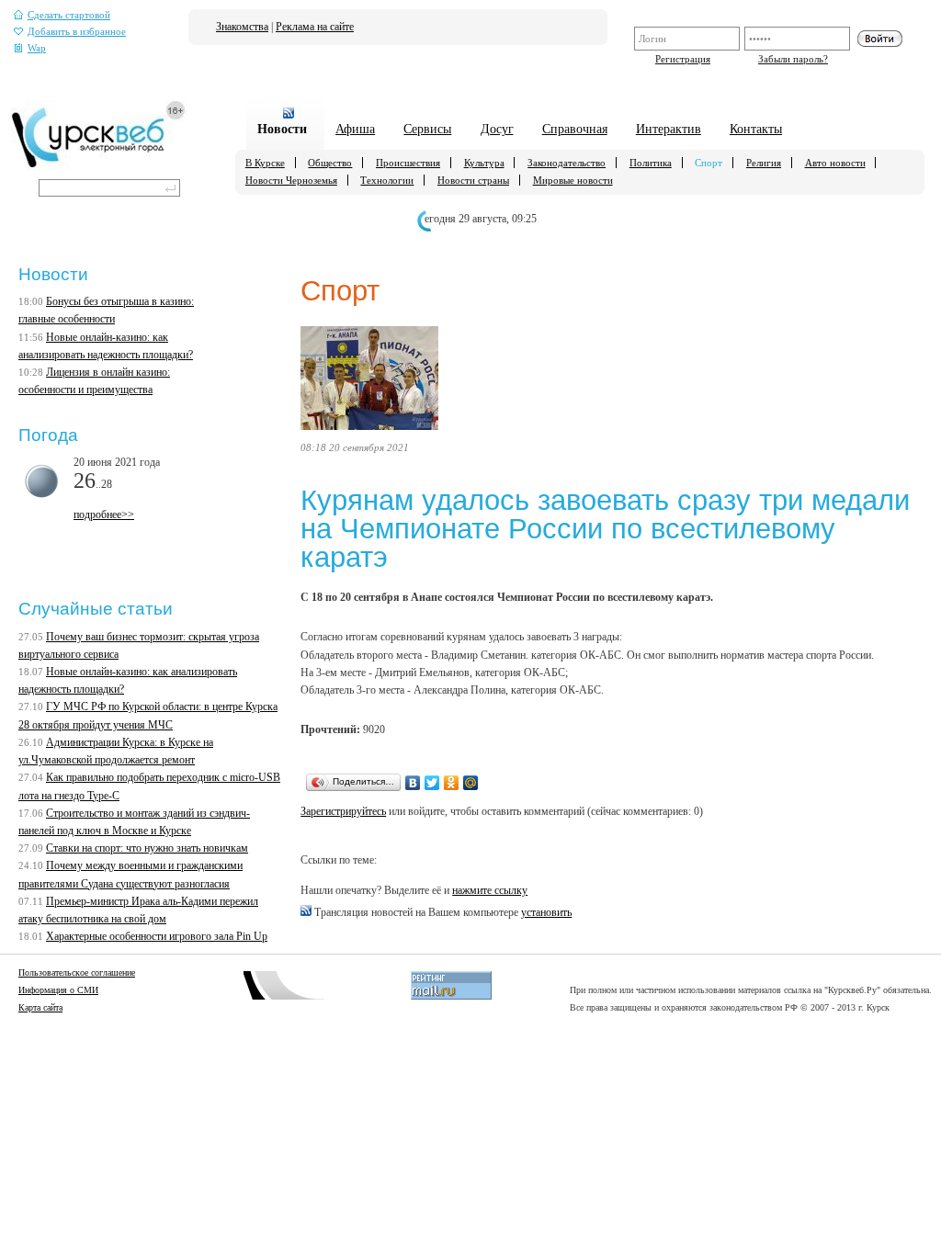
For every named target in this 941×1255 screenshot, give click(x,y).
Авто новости (835, 162)
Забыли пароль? (793, 58)
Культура (484, 162)
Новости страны (473, 180)
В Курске (265, 162)
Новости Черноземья (291, 180)
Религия (763, 162)
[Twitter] (432, 783)
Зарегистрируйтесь (343, 811)
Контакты (756, 128)
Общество (330, 162)
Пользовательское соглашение (76, 972)
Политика (650, 162)
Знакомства (242, 26)
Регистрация (682, 58)
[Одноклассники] (451, 783)
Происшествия (408, 162)
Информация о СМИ (58, 990)
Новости (282, 128)
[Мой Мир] (471, 783)
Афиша (355, 128)
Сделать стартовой (69, 15)
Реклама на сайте (315, 26)
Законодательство (566, 162)
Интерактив (668, 128)
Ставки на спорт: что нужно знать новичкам (147, 848)
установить (546, 912)
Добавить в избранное (77, 32)
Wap (37, 48)
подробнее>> (104, 514)
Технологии (387, 180)
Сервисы (427, 128)
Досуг (497, 128)
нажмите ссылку (489, 890)
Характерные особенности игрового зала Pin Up (156, 936)
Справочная (574, 128)
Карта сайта (40, 1007)
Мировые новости (573, 180)
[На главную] (99, 166)
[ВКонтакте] (413, 783)
